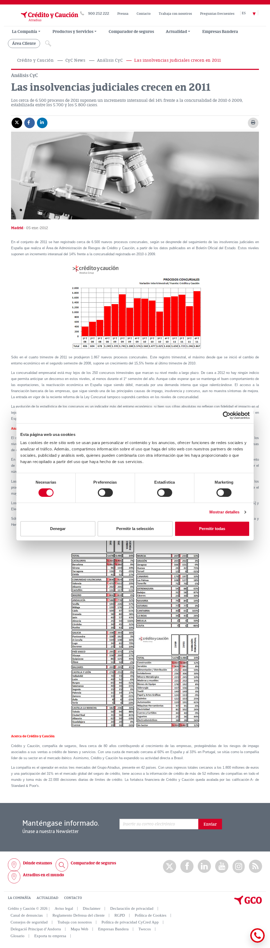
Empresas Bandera (220, 31)
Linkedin (204, 866)
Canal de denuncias (27, 915)
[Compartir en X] (17, 122)
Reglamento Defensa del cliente (78, 915)
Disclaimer (91, 908)
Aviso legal (64, 908)
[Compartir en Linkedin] (42, 122)
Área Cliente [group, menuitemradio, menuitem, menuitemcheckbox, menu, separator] (24, 43)
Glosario (18, 936)
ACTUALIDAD (47, 898)
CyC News (75, 60)
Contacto (144, 14)
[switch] (105, 492)
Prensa (122, 14)
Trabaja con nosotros (175, 14)
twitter (169, 866)
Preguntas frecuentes (217, 14)
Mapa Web (79, 929)
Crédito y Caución (35, 60)
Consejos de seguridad (29, 922)
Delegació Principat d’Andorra (36, 929)
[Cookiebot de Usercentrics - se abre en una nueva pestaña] (227, 415)
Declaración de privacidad (131, 908)
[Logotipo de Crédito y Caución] (43, 23)
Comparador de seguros (131, 31)
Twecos (144, 929)
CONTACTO (73, 898)
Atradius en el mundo (43, 875)
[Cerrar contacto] (241, 941)
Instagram (238, 866)
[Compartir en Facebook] (29, 122)
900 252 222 (98, 13)
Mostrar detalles (224, 512)
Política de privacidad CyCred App (130, 922)
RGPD (119, 915)
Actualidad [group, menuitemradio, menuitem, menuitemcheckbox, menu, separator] (176, 31)
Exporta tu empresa (50, 936)
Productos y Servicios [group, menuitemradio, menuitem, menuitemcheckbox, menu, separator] (72, 31)
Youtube (221, 866)
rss (255, 866)
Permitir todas (212, 528)
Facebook (187, 866)
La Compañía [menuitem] (24, 31)
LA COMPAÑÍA (19, 898)
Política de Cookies (150, 915)
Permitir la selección (135, 528)
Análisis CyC (110, 60)
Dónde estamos (37, 863)
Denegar (58, 528)
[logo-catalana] (248, 903)
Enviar (210, 824)
